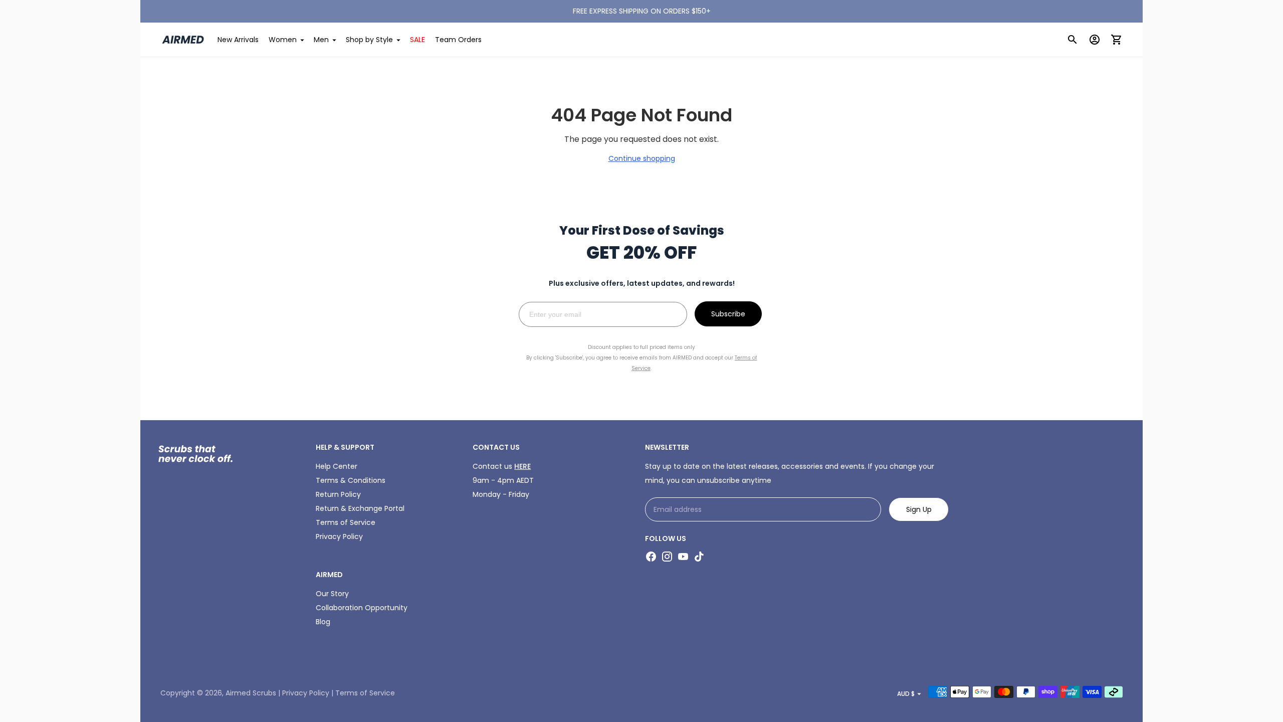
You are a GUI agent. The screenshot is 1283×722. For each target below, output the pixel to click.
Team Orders (458, 40)
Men (321, 40)
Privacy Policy (339, 536)
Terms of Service (345, 522)
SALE (417, 40)
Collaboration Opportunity (361, 608)
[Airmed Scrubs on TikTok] (699, 557)
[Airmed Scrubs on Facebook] (651, 557)
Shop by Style (369, 40)
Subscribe (728, 314)
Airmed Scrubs (251, 693)
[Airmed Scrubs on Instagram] (667, 557)
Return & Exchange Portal (360, 508)
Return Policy (338, 494)
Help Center (336, 466)
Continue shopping (641, 158)
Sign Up (919, 509)
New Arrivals (238, 40)
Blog (323, 622)
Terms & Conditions (350, 480)
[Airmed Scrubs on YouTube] (683, 557)
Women (283, 40)
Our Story (332, 594)
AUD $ (906, 693)
